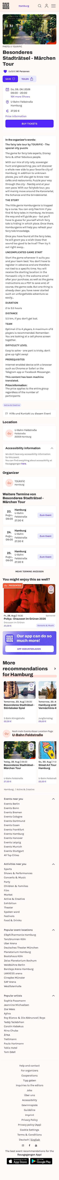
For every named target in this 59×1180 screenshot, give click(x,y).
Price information (16, 116)
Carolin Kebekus (13, 1026)
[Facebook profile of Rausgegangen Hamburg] (29, 1145)
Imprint (29, 1115)
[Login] (46, 6)
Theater (8, 907)
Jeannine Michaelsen (16, 1004)
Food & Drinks (12, 920)
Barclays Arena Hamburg (18, 969)
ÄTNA (7, 1034)
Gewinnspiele (30, 1105)
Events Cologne (13, 816)
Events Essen (12, 825)
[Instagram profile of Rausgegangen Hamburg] (23, 1145)
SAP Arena (10, 981)
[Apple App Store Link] (18, 1161)
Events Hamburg (14, 833)
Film (6, 890)
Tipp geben (29, 1080)
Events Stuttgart (14, 850)
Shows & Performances (18, 873)
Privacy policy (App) (29, 1124)
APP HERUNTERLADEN (35, 650)
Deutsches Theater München (21, 947)
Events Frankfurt (14, 829)
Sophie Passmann (15, 1000)
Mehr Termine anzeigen (29, 571)
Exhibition (10, 903)
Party (7, 881)
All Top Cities (11, 855)
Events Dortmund (14, 820)
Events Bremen (13, 812)
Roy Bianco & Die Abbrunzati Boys (24, 1017)
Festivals (9, 916)
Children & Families (16, 886)
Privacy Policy (29, 1119)
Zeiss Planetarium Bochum (20, 960)
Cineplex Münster (14, 977)
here (23, 463)
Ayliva (7, 1013)
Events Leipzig (12, 842)
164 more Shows (20, 96)
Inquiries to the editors (29, 1085)
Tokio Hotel (10, 1047)
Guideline (29, 1109)
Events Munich (13, 846)
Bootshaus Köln (13, 956)
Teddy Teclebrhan (14, 1022)
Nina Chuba (11, 1030)
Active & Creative (12, 405)
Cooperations (29, 1075)
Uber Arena (10, 943)
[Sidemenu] (53, 6)
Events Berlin (12, 803)
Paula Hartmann (14, 1043)
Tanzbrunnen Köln (15, 939)
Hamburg (9, 789)
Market (8, 894)
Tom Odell (9, 1052)
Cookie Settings (29, 1129)
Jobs (29, 1090)
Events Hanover (13, 837)
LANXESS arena (13, 973)
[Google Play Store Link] (41, 1161)
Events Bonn (11, 808)
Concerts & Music (15, 877)
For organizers (29, 1070)
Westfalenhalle (12, 986)
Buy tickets (29, 123)
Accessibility (29, 1100)
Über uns (29, 1095)
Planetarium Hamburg (17, 951)
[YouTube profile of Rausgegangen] (36, 1145)
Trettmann (10, 1039)
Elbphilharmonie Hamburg (20, 934)
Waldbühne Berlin (14, 964)
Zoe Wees (9, 1009)
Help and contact (29, 1065)
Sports (8, 869)
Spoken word (12, 911)
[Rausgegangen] (6, 6)
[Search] (40, 6)
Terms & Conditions (29, 1134)
